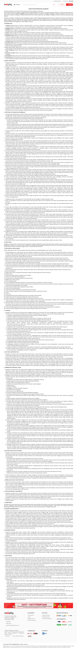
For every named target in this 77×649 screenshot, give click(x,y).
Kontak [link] (29, 617)
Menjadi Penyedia (57, 1)
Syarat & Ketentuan (32, 620)
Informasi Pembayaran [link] (47, 618)
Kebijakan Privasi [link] (31, 618)
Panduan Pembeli (45, 615)
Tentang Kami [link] (31, 615)
